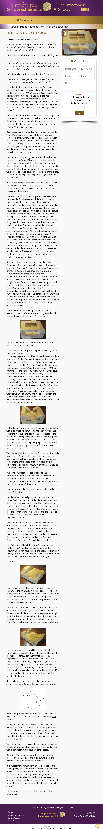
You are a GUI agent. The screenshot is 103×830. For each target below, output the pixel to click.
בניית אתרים (62, 828)
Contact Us (65, 9)
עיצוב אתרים (53, 828)
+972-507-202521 (76, 5)
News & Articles (14, 818)
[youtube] (87, 9)
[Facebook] (83, 9)
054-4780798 (35, 828)
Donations (12, 820)
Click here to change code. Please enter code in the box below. (79, 100)
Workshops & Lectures (17, 815)
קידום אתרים (45, 828)
